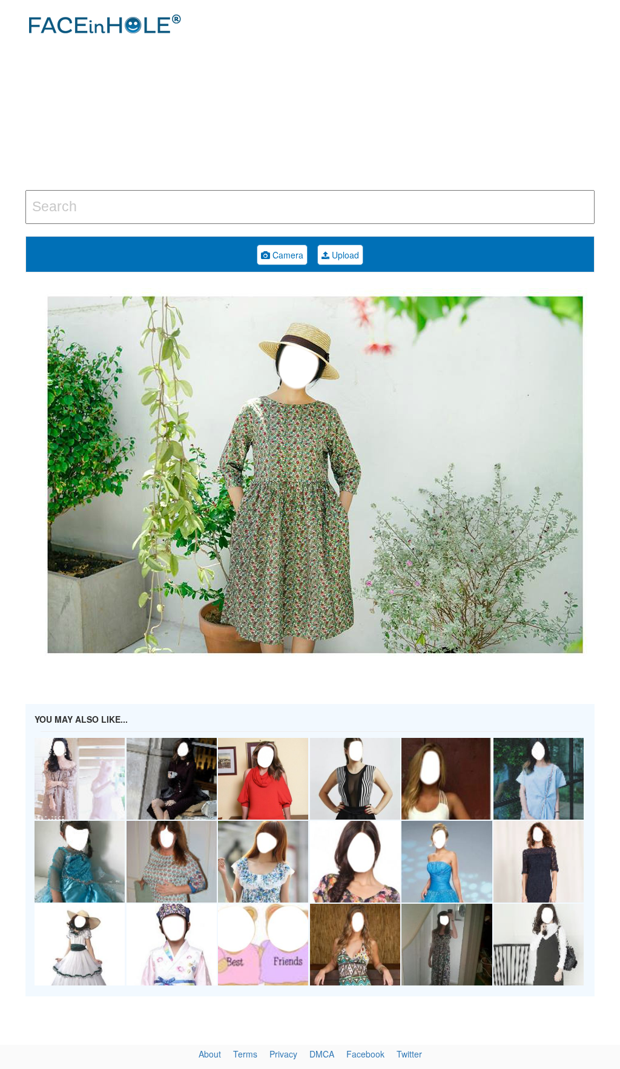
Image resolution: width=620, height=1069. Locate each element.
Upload (344, 255)
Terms (245, 1054)
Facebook (365, 1054)
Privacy (283, 1054)
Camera (286, 255)
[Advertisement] (417, 97)
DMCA (321, 1054)
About (210, 1054)
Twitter (409, 1054)
